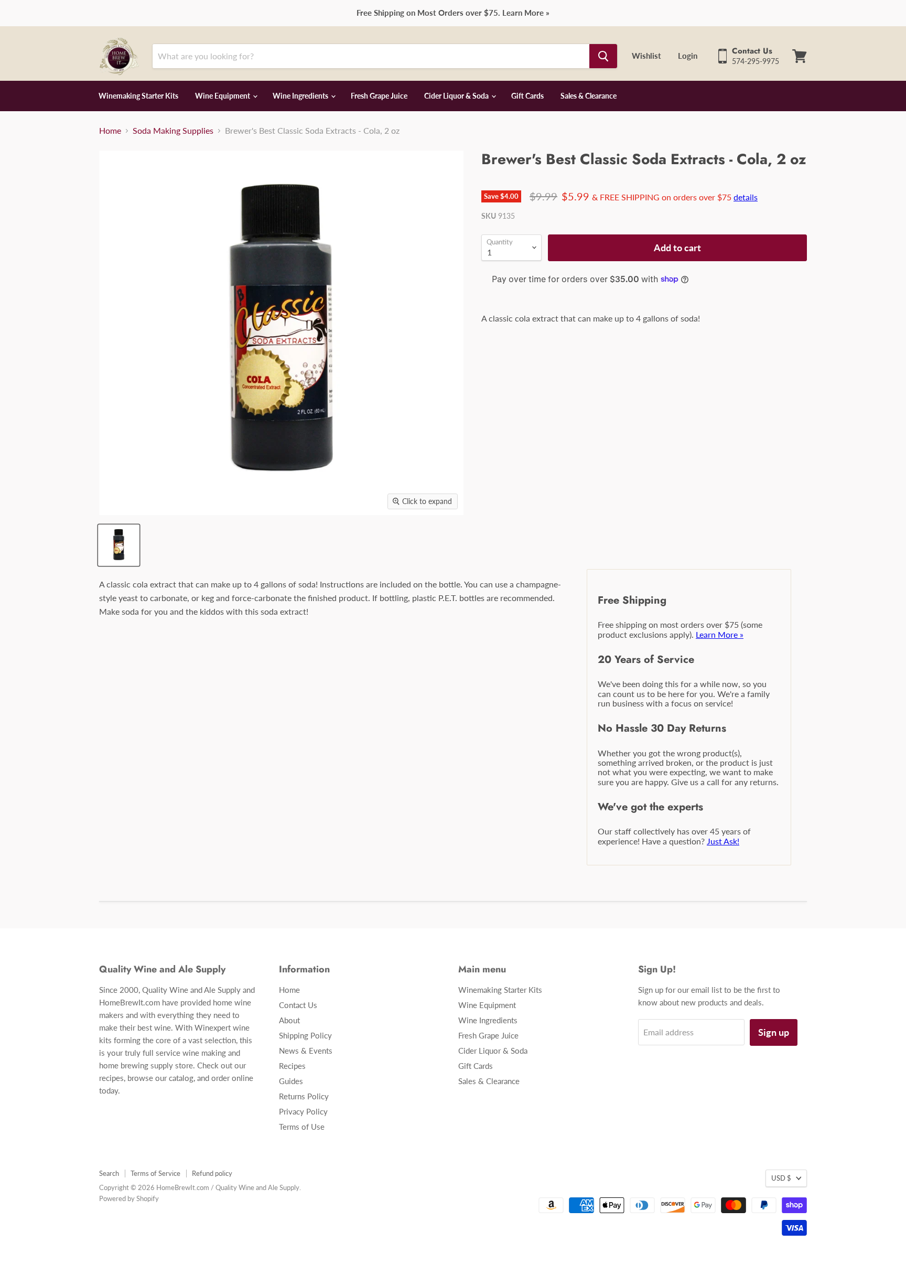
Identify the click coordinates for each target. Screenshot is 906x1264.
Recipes (292, 1065)
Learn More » (719, 634)
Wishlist (646, 55)
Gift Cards (527, 95)
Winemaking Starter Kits (138, 95)
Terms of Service (155, 1173)
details (746, 197)
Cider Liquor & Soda (457, 95)
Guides (291, 1081)
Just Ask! (723, 841)
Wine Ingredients (301, 95)
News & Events (305, 1050)
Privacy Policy (303, 1111)
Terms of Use (302, 1126)
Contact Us (298, 1005)
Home (110, 130)
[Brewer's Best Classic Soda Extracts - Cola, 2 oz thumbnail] (118, 545)
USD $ (781, 1178)
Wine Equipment (223, 95)
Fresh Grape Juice (379, 95)
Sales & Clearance (588, 95)
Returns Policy (304, 1096)
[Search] (603, 56)
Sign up (773, 1032)
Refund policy (212, 1173)
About (289, 1020)
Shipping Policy (305, 1035)
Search (109, 1173)
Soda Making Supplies (173, 130)
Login (687, 55)
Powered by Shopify (129, 1198)
